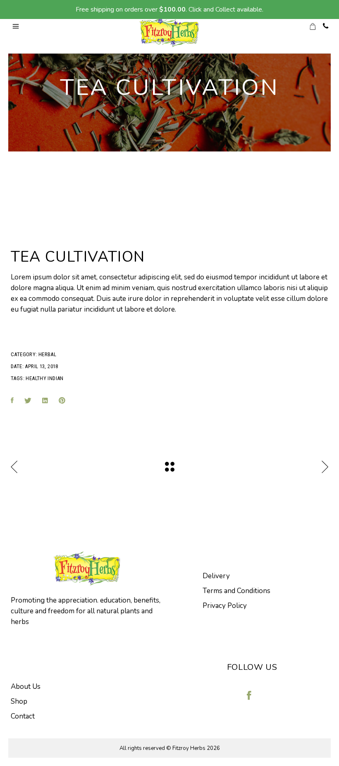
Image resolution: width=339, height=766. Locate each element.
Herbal (47, 354)
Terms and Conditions (236, 591)
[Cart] (317, 27)
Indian (55, 378)
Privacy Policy (225, 605)
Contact (23, 716)
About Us (26, 686)
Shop (19, 701)
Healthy (36, 378)
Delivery (216, 576)
